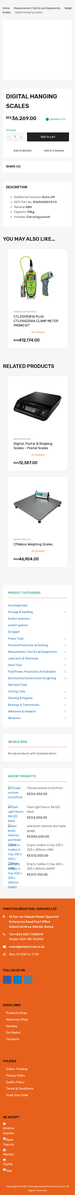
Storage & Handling (20, 612)
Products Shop (16, 1013)
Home (6, 8)
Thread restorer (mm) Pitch (45, 788)
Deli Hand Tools (17, 684)
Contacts (12, 1039)
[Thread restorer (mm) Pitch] (16, 797)
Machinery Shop (17, 1019)
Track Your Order (17, 1095)
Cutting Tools (16, 691)
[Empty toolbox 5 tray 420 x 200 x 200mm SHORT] (16, 887)
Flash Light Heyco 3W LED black (43, 809)
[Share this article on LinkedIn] (41, 166)
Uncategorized (17, 605)
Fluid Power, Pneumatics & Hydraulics (32, 671)
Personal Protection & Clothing (28, 645)
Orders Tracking (16, 1069)
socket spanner (18, 625)
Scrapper (14, 631)
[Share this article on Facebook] (26, 166)
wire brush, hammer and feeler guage (46, 828)
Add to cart (48, 136)
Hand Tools (15, 665)
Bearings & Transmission (23, 704)
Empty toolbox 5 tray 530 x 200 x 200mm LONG (45, 847)
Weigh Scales (22, 439)
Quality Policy (15, 1082)
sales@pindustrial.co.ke (27, 947)
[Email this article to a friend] (48, 166)
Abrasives (14, 718)
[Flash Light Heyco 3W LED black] (16, 820)
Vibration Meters (25, 311)
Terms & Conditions (19, 1088)
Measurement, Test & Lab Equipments (37, 8)
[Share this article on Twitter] (33, 166)
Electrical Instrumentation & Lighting (32, 678)
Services (11, 1026)
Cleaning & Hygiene (20, 698)
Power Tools (16, 638)
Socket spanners (19, 618)
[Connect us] (7, 979)
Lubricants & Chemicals (23, 658)
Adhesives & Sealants (22, 711)
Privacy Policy (15, 1075)
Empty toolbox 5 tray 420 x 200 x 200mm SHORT (45, 866)
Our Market (13, 1032)
